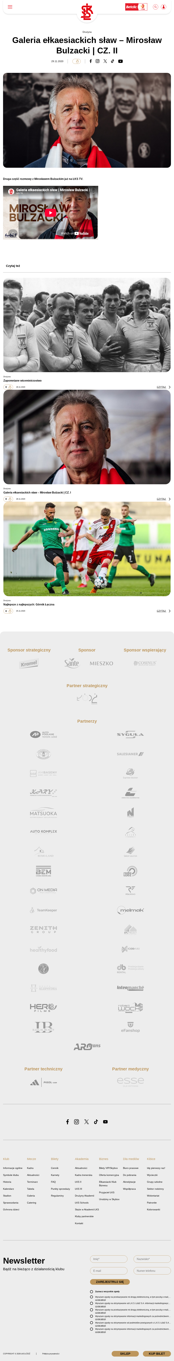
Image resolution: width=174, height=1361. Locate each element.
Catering (31, 1202)
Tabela (30, 1188)
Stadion (7, 1195)
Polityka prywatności (50, 1354)
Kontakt (79, 1223)
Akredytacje (129, 1181)
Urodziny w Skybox (109, 1199)
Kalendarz (8, 1188)
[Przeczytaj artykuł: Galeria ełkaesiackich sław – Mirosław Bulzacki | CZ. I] (87, 436)
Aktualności (33, 1175)
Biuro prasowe (130, 1168)
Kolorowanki (153, 1209)
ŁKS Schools (82, 1202)
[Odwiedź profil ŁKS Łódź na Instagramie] (76, 1122)
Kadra (30, 1168)
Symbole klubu (11, 1175)
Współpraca (129, 1188)
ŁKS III (78, 1188)
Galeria (31, 1195)
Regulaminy (57, 1195)
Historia (7, 1181)
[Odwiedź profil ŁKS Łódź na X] (86, 1122)
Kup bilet (157, 1353)
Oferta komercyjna (109, 1175)
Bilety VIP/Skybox (108, 1168)
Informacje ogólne (12, 1168)
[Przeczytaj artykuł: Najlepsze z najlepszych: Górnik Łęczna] (87, 548)
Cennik (54, 1168)
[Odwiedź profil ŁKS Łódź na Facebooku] (67, 1122)
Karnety (55, 1175)
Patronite (152, 1202)
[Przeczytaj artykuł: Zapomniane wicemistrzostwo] (87, 324)
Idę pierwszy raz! (156, 1168)
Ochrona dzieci (11, 1209)
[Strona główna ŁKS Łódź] (86, 12)
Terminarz (32, 1181)
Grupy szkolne (154, 1181)
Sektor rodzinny (155, 1188)
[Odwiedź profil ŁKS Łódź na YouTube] (105, 1122)
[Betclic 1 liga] (136, 6)
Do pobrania (129, 1175)
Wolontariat (153, 1195)
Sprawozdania (10, 1202)
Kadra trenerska (83, 1175)
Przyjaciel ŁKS (106, 1192)
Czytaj (161, 387)
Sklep (125, 1353)
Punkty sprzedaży (60, 1188)
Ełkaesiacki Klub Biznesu (107, 1183)
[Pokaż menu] (10, 7)
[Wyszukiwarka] (156, 6)
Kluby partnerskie (84, 1216)
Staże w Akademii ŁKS (87, 1209)
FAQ (53, 1181)
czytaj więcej (100, 1300)
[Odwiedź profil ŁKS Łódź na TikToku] (96, 1122)
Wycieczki (152, 1175)
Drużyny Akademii (84, 1195)
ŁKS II (78, 1181)
